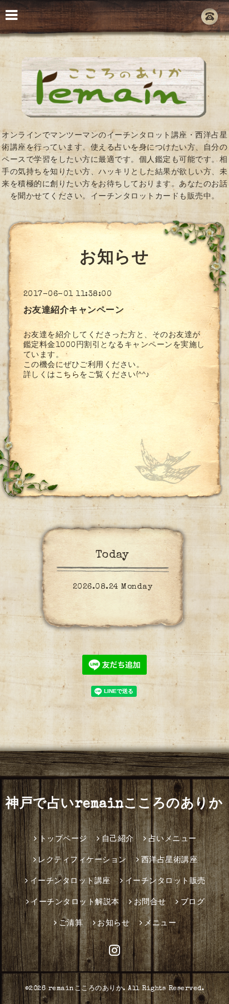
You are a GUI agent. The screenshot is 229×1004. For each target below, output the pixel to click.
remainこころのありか (85, 989)
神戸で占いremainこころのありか (114, 804)
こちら (68, 375)
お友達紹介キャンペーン (74, 311)
